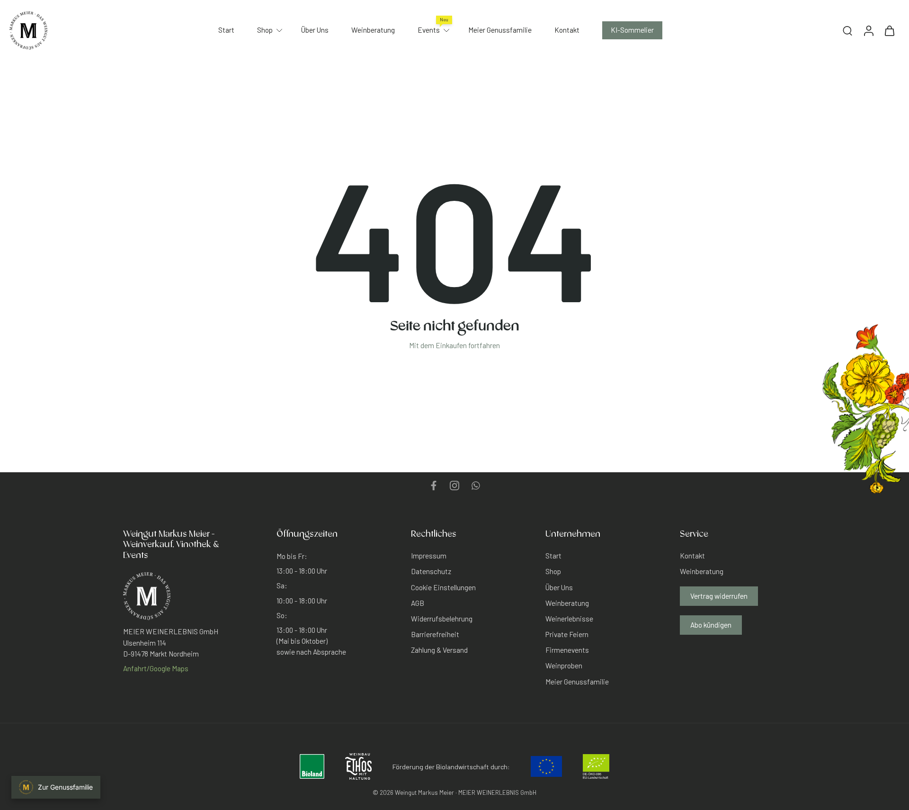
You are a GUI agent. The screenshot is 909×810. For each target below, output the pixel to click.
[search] (847, 30)
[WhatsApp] (475, 485)
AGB (417, 602)
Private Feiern (566, 634)
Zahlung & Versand (439, 650)
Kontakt (566, 30)
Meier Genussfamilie (500, 30)
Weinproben (563, 665)
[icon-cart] (889, 30)
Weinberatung (373, 30)
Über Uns (315, 30)
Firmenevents (567, 650)
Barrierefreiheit (435, 634)
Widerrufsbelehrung (441, 618)
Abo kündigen (710, 624)
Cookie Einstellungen (443, 587)
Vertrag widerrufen (719, 595)
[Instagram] (454, 485)
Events (429, 30)
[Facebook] (433, 485)
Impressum (428, 555)
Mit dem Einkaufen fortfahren (454, 345)
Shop (265, 30)
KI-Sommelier (632, 30)
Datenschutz (431, 571)
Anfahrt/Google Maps (155, 668)
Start (226, 30)
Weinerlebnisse (569, 618)
